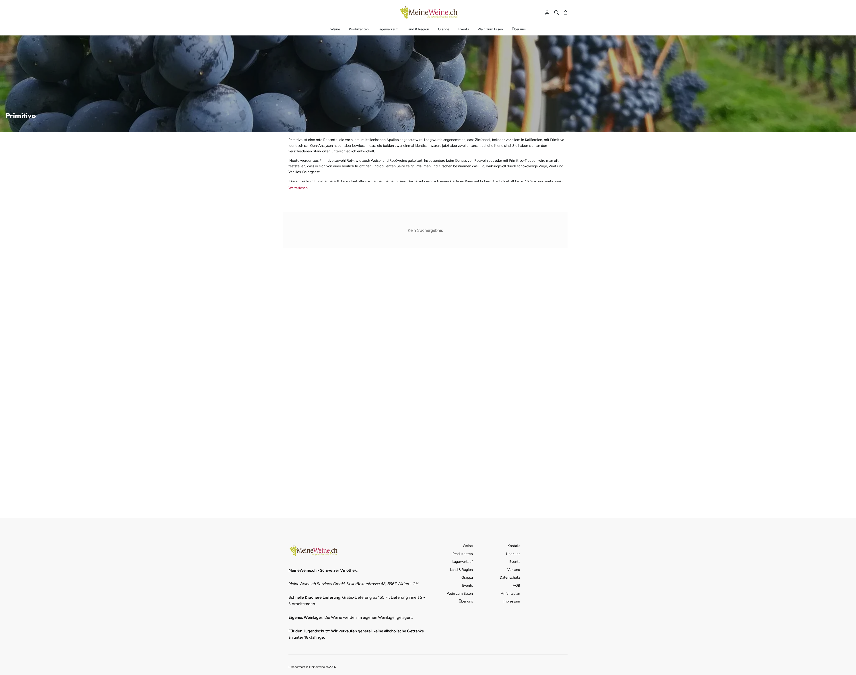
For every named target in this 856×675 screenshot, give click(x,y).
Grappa (467, 577)
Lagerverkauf (462, 561)
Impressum (511, 601)
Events (467, 585)
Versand (513, 569)
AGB (516, 585)
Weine (468, 546)
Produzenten (463, 554)
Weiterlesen (298, 188)
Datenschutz (510, 577)
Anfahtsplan (510, 593)
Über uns (466, 601)
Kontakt (514, 546)
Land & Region (461, 569)
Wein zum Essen (460, 593)
